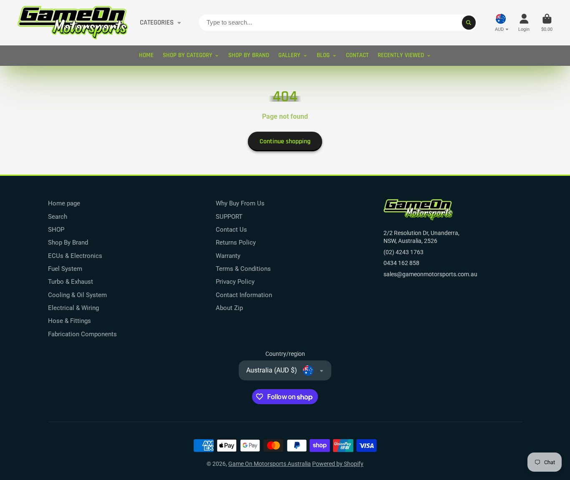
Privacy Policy (235, 281)
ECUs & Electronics (75, 256)
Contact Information (244, 295)
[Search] (469, 22)
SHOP (56, 229)
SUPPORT (229, 216)
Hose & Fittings (69, 321)
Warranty (228, 256)
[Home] (73, 22)
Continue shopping (285, 141)
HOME (146, 55)
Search (57, 216)
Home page (64, 203)
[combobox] (338, 22)
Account (524, 23)
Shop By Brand (68, 242)
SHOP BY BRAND (248, 55)
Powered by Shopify (337, 463)
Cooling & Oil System (77, 295)
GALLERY (289, 55)
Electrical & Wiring (73, 308)
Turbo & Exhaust (70, 281)
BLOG (323, 55)
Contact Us (231, 229)
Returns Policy (236, 242)
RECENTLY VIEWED (401, 55)
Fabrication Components (82, 334)
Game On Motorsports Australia (269, 463)
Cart (546, 23)
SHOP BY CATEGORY (187, 55)
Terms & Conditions (243, 268)
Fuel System (65, 268)
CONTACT (357, 55)
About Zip (229, 308)
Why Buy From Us (240, 203)
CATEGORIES (157, 22)
